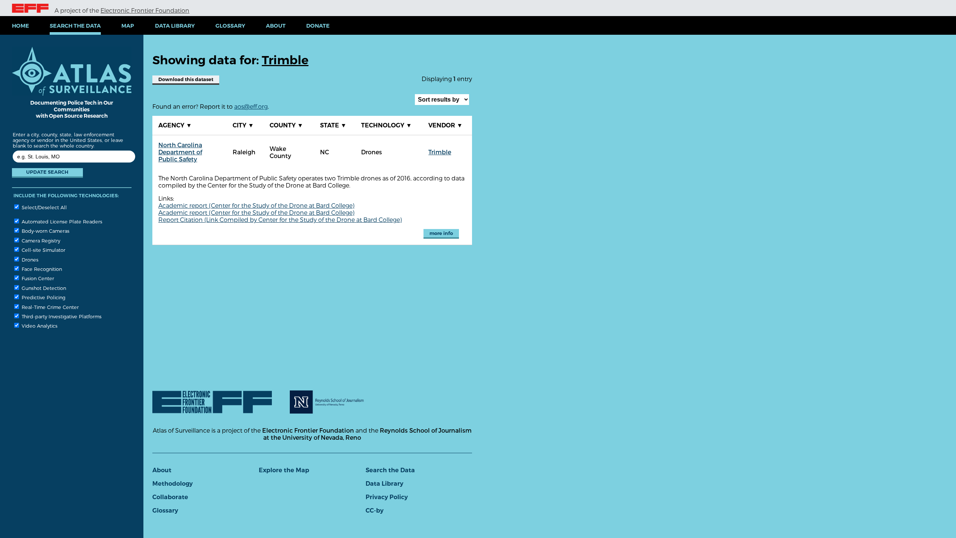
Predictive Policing (42, 297)
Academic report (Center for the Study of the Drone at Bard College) (256, 205)
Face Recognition (41, 269)
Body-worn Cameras (44, 231)
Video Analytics (39, 325)
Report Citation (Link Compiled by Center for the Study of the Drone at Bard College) (280, 219)
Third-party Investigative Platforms (61, 316)
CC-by (375, 510)
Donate (318, 25)
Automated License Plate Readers (61, 221)
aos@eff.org (251, 106)
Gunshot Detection (43, 288)
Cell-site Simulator (42, 250)
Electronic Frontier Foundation (144, 10)
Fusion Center (37, 278)
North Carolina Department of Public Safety (180, 152)
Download (185, 79)
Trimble (439, 151)
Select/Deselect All (43, 207)
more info (441, 233)
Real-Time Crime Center (49, 307)
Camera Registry (40, 240)
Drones (29, 259)
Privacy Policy (387, 497)
